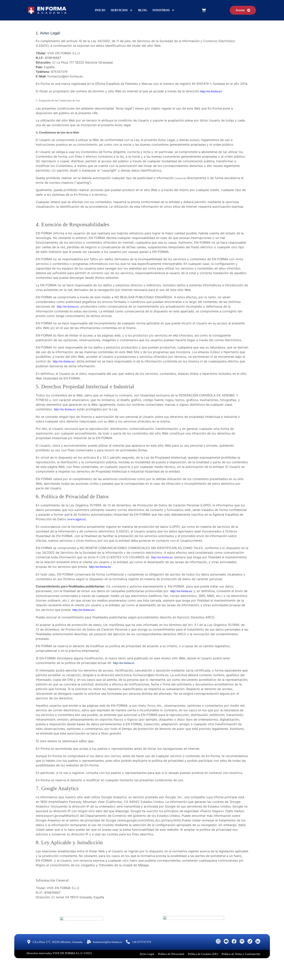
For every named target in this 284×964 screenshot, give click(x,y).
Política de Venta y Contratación (241, 953)
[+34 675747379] (128, 942)
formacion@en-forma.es (107, 942)
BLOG (142, 10)
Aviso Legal (147, 953)
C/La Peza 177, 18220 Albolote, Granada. (58, 942)
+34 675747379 (141, 942)
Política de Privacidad (171, 953)
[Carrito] (204, 10)
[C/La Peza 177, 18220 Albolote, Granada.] (29, 942)
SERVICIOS (119, 10)
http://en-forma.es (123, 663)
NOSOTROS (161, 10)
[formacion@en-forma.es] (89, 942)
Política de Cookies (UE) (203, 953)
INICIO (100, 10)
